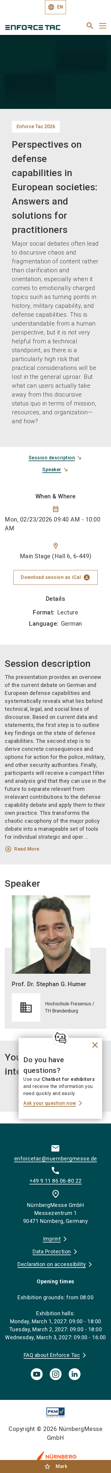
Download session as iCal (55, 577)
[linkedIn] (75, 1374)
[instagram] (56, 1374)
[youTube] (37, 1374)
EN (55, 7)
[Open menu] (102, 25)
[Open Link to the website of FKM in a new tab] (55, 1412)
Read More (22, 849)
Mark (55, 1466)
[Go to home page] (38, 28)
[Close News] (60, 1038)
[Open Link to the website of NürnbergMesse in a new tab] (55, 1457)
